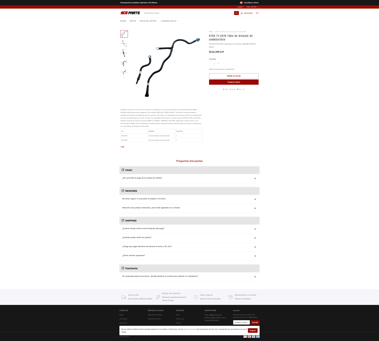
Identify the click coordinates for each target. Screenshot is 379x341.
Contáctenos (123, 319)
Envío (178, 315)
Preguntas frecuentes (154, 319)
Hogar (123, 21)
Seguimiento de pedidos (155, 315)
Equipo (121, 315)
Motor (133, 21)
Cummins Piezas (168, 21)
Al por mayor (123, 323)
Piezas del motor (148, 21)
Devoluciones (180, 319)
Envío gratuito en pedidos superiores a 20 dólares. (139, 2)
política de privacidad (190, 329)
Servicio (178, 323)
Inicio (210, 32)
